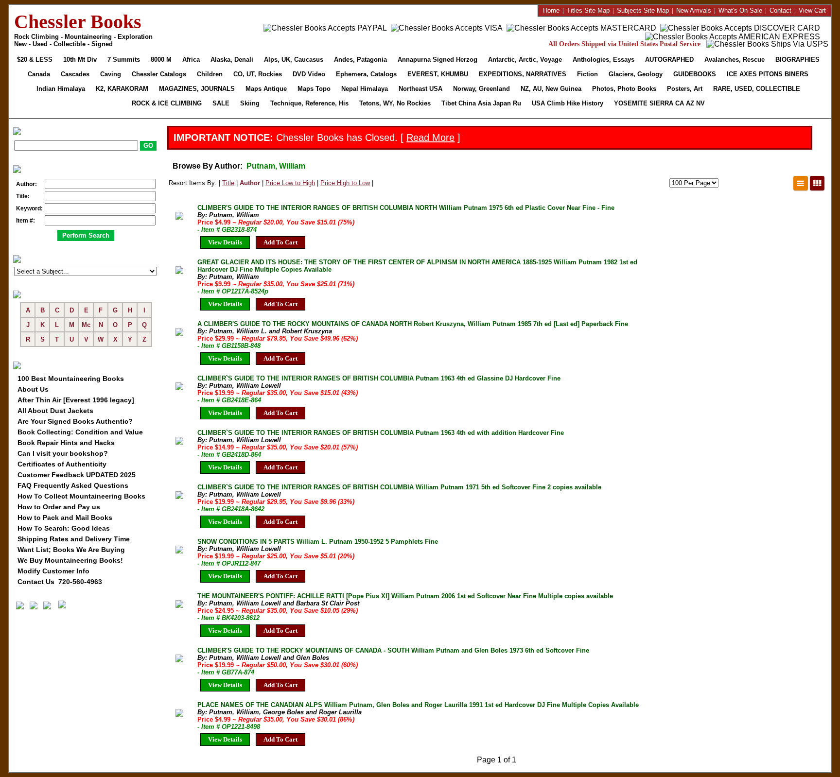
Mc (86, 324)
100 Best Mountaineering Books (71, 378)
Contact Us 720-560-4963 (60, 582)
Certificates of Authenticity (62, 464)
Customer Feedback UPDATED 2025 (77, 475)
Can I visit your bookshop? (63, 453)
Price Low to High (290, 183)
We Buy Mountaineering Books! (70, 560)
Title (228, 183)
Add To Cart (280, 242)
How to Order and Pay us (59, 507)
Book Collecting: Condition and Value (80, 432)
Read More (430, 137)
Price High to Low (345, 183)
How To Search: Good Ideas (64, 528)
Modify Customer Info (53, 571)
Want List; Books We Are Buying (71, 549)
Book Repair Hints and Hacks (66, 443)
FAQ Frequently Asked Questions (73, 485)
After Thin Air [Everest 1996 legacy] (76, 400)
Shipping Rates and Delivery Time (74, 539)
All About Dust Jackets (55, 410)
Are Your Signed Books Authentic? (75, 421)
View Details (225, 242)
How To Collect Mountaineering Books (81, 496)
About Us (33, 389)
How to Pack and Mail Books (65, 517)
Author (250, 183)
